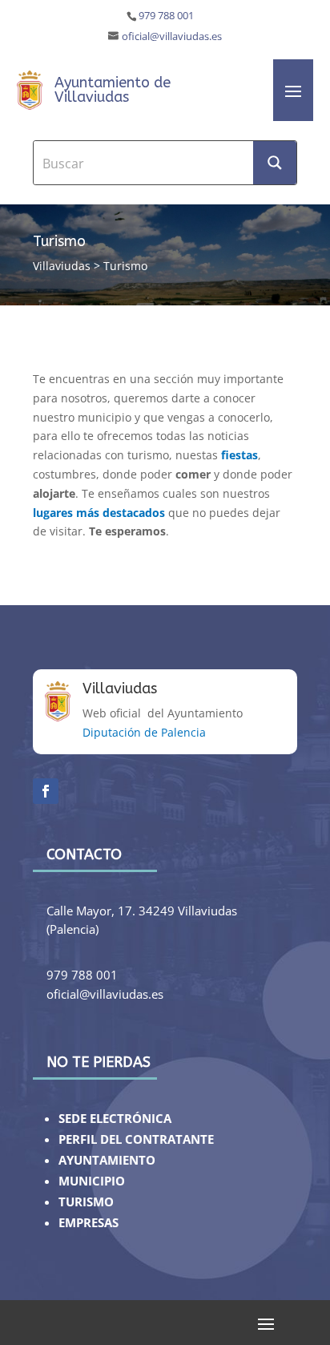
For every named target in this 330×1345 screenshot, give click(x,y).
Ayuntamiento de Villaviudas (112, 90)
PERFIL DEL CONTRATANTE (136, 1139)
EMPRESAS (88, 1222)
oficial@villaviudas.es (172, 36)
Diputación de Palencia (144, 732)
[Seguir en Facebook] (45, 791)
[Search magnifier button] (274, 162)
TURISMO (86, 1202)
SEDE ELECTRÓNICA (114, 1118)
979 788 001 (166, 15)
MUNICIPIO (91, 1181)
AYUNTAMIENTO (106, 1160)
